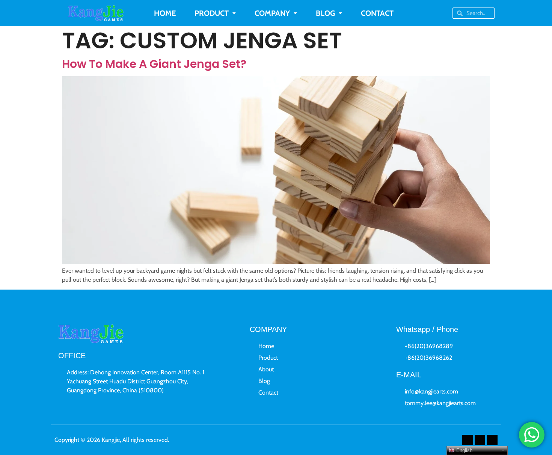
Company (272, 13)
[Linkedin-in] (492, 440)
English (463, 450)
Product (212, 13)
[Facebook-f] (467, 440)
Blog (325, 13)
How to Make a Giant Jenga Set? (154, 64)
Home (165, 13)
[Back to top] (535, 406)
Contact (377, 13)
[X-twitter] (480, 440)
